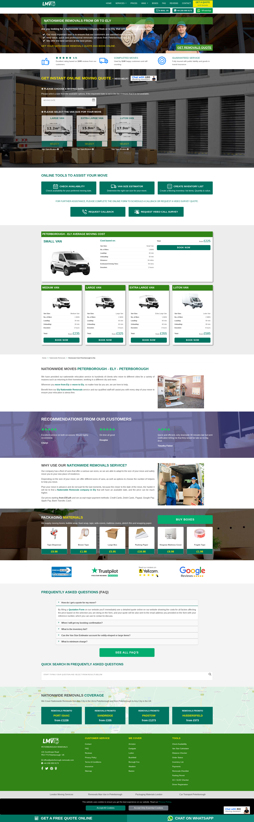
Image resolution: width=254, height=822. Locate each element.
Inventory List (177, 762)
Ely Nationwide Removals (70, 390)
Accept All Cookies (105, 808)
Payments (176, 766)
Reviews (174, 3)
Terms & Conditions (93, 762)
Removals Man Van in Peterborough (105, 794)
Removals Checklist (180, 771)
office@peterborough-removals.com (58, 760)
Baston (131, 771)
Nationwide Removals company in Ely (76, 490)
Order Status (177, 757)
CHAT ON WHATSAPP (194, 818)
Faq (164, 3)
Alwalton (132, 766)
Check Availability (179, 744)
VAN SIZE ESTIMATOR (127, 188)
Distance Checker (179, 753)
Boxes (155, 3)
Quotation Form (77, 610)
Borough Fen (134, 762)
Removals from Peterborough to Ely (81, 358)
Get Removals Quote (194, 47)
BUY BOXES (185, 519)
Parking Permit (178, 775)
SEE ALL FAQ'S (127, 652)
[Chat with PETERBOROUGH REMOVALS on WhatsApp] (171, 818)
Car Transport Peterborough (192, 794)
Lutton (131, 753)
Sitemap (88, 771)
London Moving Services (61, 794)
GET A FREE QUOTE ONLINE (66, 818)
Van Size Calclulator (180, 748)
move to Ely (78, 385)
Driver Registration (180, 784)
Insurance (89, 766)
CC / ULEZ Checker (180, 780)
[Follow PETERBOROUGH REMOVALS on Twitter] (46, 769)
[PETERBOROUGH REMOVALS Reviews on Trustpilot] (105, 572)
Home (109, 3)
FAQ (87, 748)
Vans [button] (143, 3)
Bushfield (132, 757)
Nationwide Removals (57, 358)
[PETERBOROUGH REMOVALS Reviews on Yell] (149, 572)
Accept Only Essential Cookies (148, 808)
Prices (133, 3)
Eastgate (132, 748)
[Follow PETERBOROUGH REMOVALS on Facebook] (42, 769)
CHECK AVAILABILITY (69, 188)
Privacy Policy (165, 802)
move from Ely (62, 385)
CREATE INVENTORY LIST (185, 188)
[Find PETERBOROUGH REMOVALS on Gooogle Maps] (56, 769)
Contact (186, 3)
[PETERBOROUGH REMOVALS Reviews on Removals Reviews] (61, 572)
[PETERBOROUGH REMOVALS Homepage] (48, 4)
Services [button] (120, 3)
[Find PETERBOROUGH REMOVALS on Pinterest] (51, 769)
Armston (132, 744)
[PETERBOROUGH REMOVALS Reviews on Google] (192, 572)
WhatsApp (206, 10)
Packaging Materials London (148, 794)
